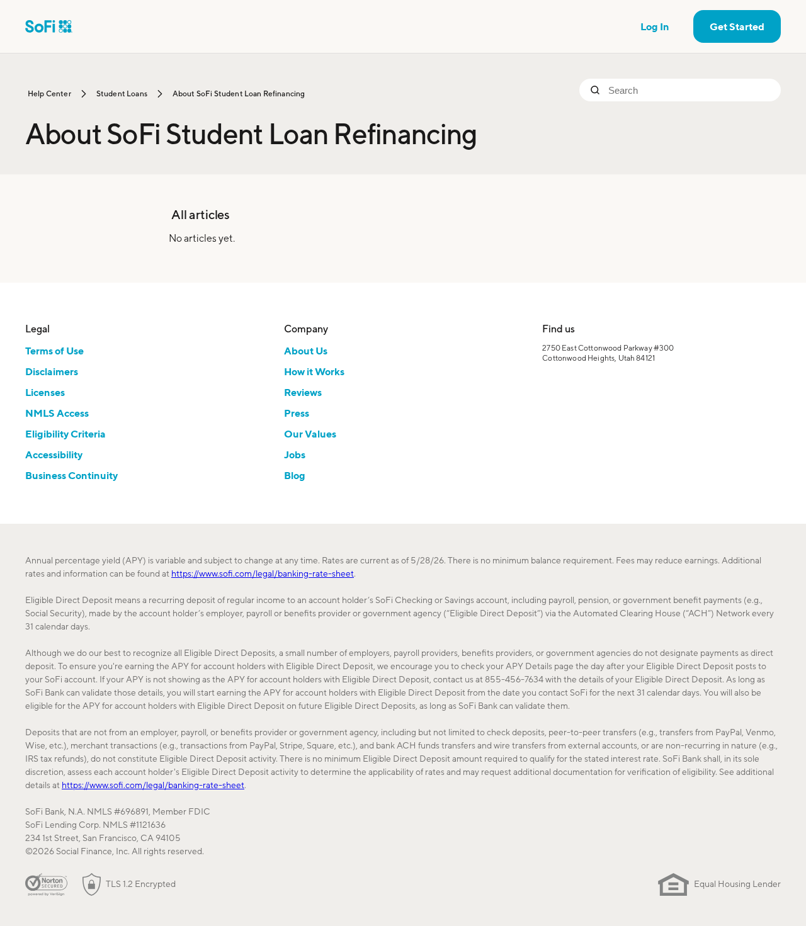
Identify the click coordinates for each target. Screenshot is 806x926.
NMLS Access (57, 413)
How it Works (314, 371)
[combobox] (689, 90)
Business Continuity (71, 475)
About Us (305, 350)
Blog (294, 475)
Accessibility (53, 454)
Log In (654, 26)
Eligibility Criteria (65, 433)
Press (296, 413)
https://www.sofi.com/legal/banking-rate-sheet (262, 573)
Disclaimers (51, 371)
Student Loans (121, 93)
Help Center (49, 93)
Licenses (45, 392)
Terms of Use (54, 350)
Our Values (310, 433)
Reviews (303, 392)
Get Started (737, 26)
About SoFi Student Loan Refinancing (239, 93)
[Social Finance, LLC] (48, 26)
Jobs (294, 454)
